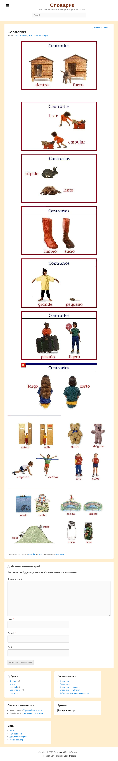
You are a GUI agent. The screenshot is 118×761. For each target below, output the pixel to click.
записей (16, 734)
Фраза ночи (64, 684)
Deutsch (13, 681)
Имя (11, 619)
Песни (12, 693)
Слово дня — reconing (69, 687)
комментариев (19, 737)
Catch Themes (70, 756)
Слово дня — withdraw (69, 690)
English (13, 684)
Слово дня (64, 681)
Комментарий (15, 579)
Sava (31, 35)
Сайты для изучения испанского (74, 693)
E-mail (12, 633)
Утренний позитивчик (33, 710)
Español (31, 554)
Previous (97, 28)
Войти (12, 731)
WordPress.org (16, 740)
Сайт (10, 647)
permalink (59, 554)
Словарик (62, 5)
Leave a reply (42, 35)
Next (107, 28)
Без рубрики (15, 690)
